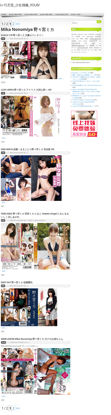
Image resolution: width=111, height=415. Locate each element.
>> (18, 23)
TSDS (95, 50)
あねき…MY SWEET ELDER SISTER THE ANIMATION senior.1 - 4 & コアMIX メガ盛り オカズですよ (86, 92)
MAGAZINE (75, 43)
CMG (85, 34)
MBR (93, 43)
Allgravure (80, 34)
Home (3, 14)
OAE (97, 45)
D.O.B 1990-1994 (30, 14)
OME (100, 45)
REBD (91, 48)
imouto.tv (95, 39)
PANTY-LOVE (73, 47)
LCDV (2, 142)
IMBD (86, 39)
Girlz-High (89, 36)
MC (100, 43)
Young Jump (83, 52)
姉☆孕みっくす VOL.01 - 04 (81, 73)
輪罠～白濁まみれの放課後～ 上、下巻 (84, 75)
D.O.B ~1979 (75, 14)
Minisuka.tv (78, 45)
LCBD (79, 41)
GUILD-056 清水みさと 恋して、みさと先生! (86, 81)
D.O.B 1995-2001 (46, 14)
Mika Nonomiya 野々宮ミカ (19, 39)
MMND (87, 45)
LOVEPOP (93, 41)
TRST (88, 50)
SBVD (78, 50)
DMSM (72, 36)
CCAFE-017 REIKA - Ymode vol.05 (82, 100)
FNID (2, 275)
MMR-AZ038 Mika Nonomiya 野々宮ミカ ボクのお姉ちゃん (32, 338)
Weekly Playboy (77, 52)
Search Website (99, 21)
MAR (85, 43)
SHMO (85, 50)
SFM (82, 50)
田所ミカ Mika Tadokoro (37, 220)
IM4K (81, 39)
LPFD (100, 41)
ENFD (78, 36)
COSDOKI (91, 34)
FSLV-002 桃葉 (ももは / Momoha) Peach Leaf (86, 85)
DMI (2, 206)
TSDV (99, 50)
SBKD (75, 50)
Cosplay (98, 34)
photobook (82, 47)
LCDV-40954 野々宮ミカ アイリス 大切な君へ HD (26, 89)
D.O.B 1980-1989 (15, 14)
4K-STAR (74, 34)
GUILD (3, 82)
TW (72, 52)
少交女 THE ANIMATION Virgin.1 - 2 (83, 106)
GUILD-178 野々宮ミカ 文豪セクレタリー (22, 35)
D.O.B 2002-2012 (62, 14)
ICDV (77, 39)
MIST (2, 331)
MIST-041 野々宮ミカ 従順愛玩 (16, 282)
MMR (2, 400)
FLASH (83, 36)
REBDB (96, 48)
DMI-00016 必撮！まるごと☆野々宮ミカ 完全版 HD (27, 149)
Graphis (98, 36)
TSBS (91, 50)
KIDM (73, 41)
